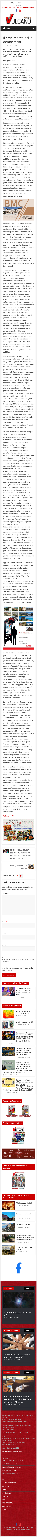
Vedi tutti (29, 1288)
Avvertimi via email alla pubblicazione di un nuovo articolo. (18, 969)
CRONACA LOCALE (7, 1503)
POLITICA (5, 1496)
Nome (4, 922)
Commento (6, 893)
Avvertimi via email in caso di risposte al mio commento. (18, 960)
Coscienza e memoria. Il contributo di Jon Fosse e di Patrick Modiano (17, 1399)
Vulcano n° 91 (8, 816)
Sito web (5, 945)
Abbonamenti (6, 1506)
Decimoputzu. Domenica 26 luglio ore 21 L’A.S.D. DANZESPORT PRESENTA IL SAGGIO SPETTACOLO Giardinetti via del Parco (24, 1037)
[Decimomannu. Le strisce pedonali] (8, 1246)
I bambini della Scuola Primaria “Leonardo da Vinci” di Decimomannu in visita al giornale (20, 854)
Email (4, 933)
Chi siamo (5, 1480)
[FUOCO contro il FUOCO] (8, 1202)
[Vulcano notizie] (4, 28)
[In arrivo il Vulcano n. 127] (8, 1021)
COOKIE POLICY (18, 1451)
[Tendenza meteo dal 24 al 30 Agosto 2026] (8, 1010)
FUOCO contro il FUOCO (24, 1203)
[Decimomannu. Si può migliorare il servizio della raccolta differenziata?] (8, 1235)
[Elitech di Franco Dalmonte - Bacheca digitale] (18, 607)
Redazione (5, 1486)
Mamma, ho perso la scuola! (18, 867)
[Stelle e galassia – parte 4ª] (18, 1293)
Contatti (5, 1490)
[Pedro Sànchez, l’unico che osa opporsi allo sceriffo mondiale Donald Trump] (8, 988)
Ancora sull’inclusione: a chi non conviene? (17, 1356)
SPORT (4, 1500)
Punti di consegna (10, 1483)
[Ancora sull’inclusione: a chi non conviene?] (18, 1335)
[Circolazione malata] (8, 1224)
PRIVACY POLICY (7, 1451)
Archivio (4, 1509)
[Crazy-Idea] (18, 820)
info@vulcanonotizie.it (9, 1470)
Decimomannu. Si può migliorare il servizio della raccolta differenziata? (25, 1238)
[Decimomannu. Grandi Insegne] (8, 1213)
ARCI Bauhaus (6, 1493)
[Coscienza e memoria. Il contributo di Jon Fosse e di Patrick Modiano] (18, 1377)
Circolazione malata (23, 1225)
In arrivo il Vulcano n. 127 (24, 1022)
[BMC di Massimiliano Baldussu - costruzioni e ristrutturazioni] (18, 201)
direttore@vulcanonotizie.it (11, 1467)
